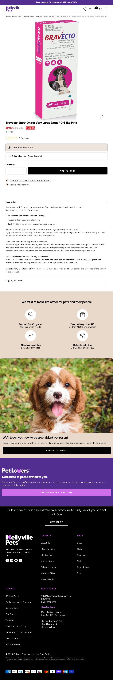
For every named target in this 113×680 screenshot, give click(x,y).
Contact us (46, 555)
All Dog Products (28, 16)
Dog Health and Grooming (45, 16)
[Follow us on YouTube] (16, 560)
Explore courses (56, 450)
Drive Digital (45, 654)
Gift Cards (10, 614)
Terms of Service (13, 644)
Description (11, 202)
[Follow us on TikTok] (20, 560)
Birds (79, 561)
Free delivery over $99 (82, 324)
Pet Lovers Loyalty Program (18, 602)
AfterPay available (31, 345)
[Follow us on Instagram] (11, 560)
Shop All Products (12, 16)
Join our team (47, 561)
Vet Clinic (10, 620)
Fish (79, 573)
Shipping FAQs (48, 573)
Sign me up (56, 522)
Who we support (49, 567)
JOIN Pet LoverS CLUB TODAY (56, 492)
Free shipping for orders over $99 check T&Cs (56, 2)
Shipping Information (15, 281)
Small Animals (83, 567)
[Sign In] (90, 9)
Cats (79, 549)
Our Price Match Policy (16, 626)
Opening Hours (48, 549)
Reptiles (81, 555)
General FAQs (47, 579)
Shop (19, 16)
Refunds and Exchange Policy (19, 632)
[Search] (100, 9)
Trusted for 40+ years (30, 324)
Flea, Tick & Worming (63, 16)
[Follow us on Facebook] (7, 560)
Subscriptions (12, 608)
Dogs (79, 543)
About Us (45, 543)
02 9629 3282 (50, 602)
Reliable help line (82, 345)
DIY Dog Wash (12, 596)
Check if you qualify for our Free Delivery (30, 180)
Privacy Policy (12, 638)
